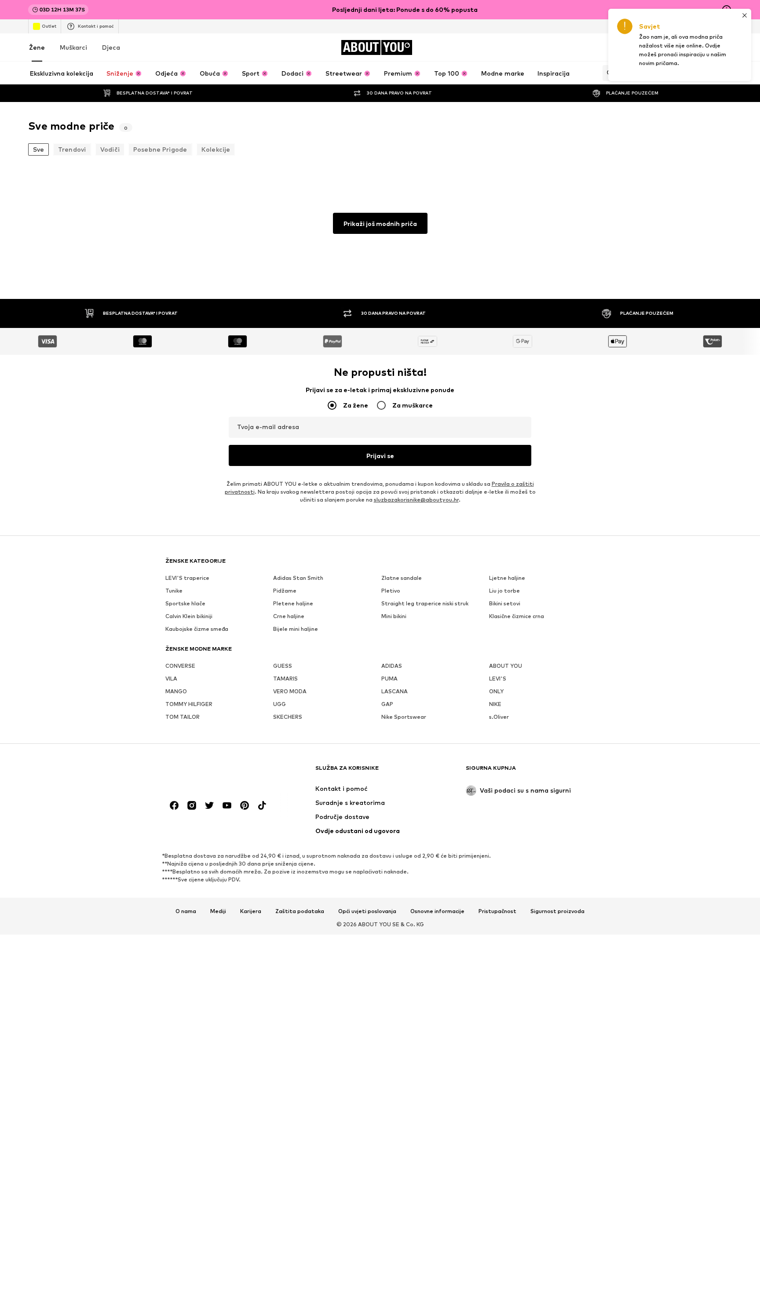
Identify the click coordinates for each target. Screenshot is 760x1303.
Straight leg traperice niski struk (424, 603)
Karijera (250, 911)
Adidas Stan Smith (298, 578)
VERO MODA (290, 691)
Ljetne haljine (507, 578)
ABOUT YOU (505, 665)
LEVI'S (497, 678)
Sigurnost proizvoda (557, 911)
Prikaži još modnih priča (380, 223)
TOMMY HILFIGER (188, 704)
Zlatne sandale (401, 578)
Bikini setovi (504, 603)
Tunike (174, 590)
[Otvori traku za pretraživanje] (608, 73)
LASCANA (394, 691)
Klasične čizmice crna (516, 616)
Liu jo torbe (504, 590)
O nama (185, 911)
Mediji (218, 911)
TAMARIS (285, 678)
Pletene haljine (293, 603)
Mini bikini (393, 616)
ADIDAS (391, 665)
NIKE (495, 704)
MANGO (176, 691)
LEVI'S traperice (187, 578)
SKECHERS (287, 716)
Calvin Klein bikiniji (188, 616)
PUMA (389, 678)
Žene (37, 47)
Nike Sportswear (403, 716)
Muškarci (73, 47)
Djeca (111, 47)
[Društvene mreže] (174, 805)
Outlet (49, 26)
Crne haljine (288, 616)
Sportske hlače (185, 603)
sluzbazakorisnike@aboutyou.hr (416, 499)
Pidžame (284, 590)
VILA (171, 678)
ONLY (496, 691)
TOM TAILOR (182, 716)
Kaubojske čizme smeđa (196, 629)
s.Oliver (499, 716)
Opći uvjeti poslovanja (367, 911)
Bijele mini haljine (295, 629)
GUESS (282, 665)
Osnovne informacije (437, 911)
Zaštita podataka (299, 911)
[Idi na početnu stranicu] (213, 772)
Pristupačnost (497, 911)
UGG (279, 704)
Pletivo (390, 590)
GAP (387, 704)
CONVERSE (180, 665)
